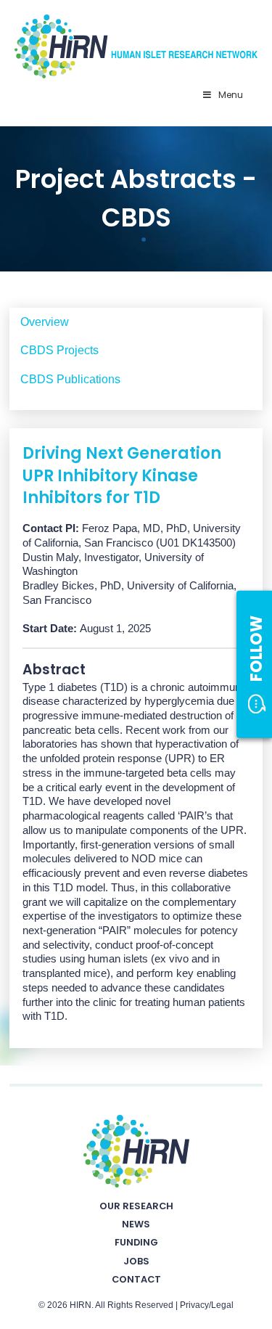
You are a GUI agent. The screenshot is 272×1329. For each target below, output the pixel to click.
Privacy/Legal (207, 1305)
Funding (136, 1242)
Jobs (136, 1261)
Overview (44, 322)
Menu (230, 95)
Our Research (136, 1206)
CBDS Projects (59, 350)
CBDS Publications (70, 379)
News (136, 1224)
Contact (136, 1279)
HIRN (80, 1305)
